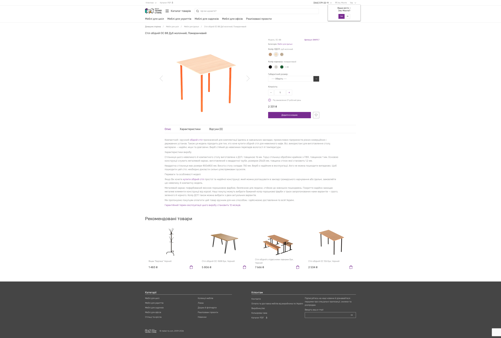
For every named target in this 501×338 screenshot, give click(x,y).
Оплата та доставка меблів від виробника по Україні (277, 303)
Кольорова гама (259, 313)
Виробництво (258, 308)
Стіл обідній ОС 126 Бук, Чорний (323, 261)
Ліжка (201, 303)
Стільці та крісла (153, 317)
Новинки (202, 317)
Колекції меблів (205, 298)
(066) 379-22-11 (321, 3)
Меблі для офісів (232, 18)
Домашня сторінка (153, 27)
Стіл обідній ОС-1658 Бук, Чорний (218, 261)
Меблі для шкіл (154, 18)
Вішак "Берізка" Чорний (160, 261)
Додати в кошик (289, 115)
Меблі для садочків (207, 18)
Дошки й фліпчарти (207, 307)
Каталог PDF (165, 3)
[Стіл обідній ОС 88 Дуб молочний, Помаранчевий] (205, 78)
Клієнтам (150, 3)
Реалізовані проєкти (259, 18)
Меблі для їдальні (285, 44)
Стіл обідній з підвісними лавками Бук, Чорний (274, 261)
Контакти (256, 299)
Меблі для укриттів (179, 18)
